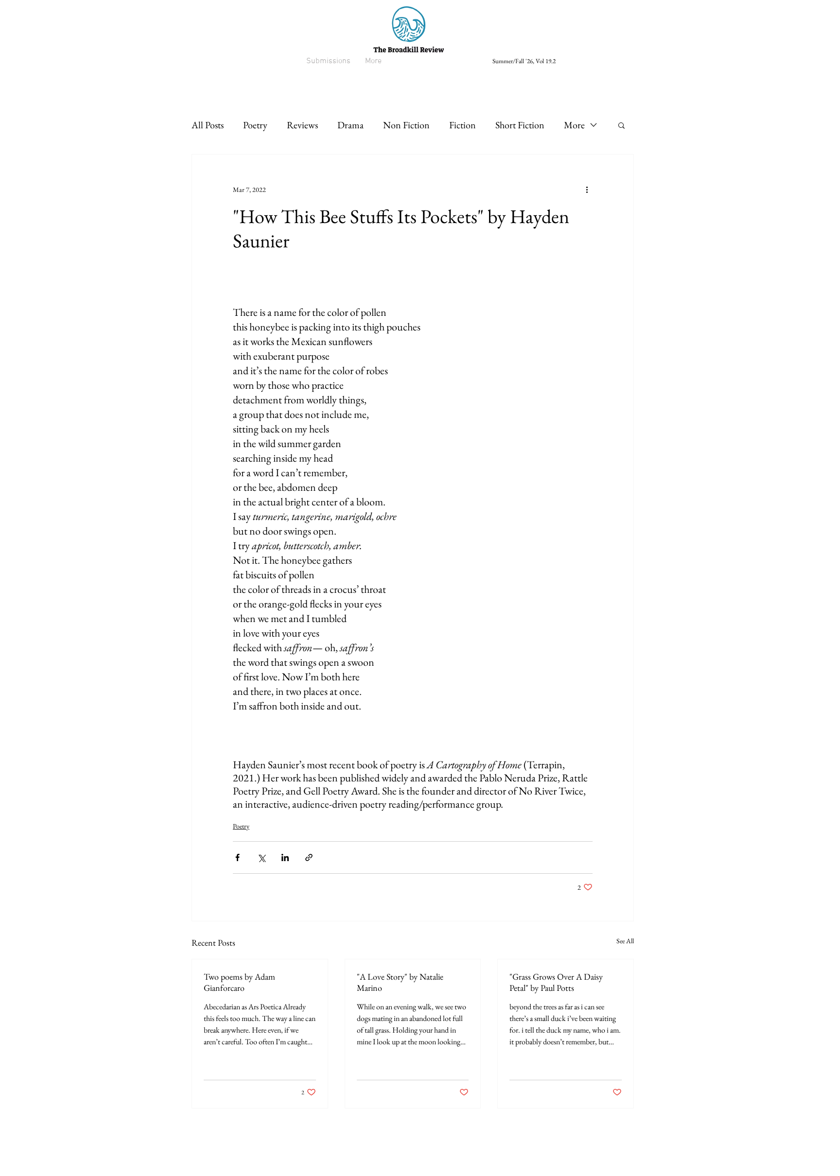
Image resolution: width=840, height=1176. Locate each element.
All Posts (208, 125)
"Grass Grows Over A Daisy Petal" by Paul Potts (556, 982)
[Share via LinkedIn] (285, 857)
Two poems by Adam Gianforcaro (239, 982)
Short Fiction (519, 125)
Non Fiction (406, 125)
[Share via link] (309, 857)
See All (625, 940)
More (574, 125)
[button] (621, 125)
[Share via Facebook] (237, 857)
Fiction (462, 125)
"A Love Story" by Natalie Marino (400, 982)
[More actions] (587, 189)
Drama (350, 125)
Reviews (302, 125)
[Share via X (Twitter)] (261, 857)
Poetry (255, 125)
